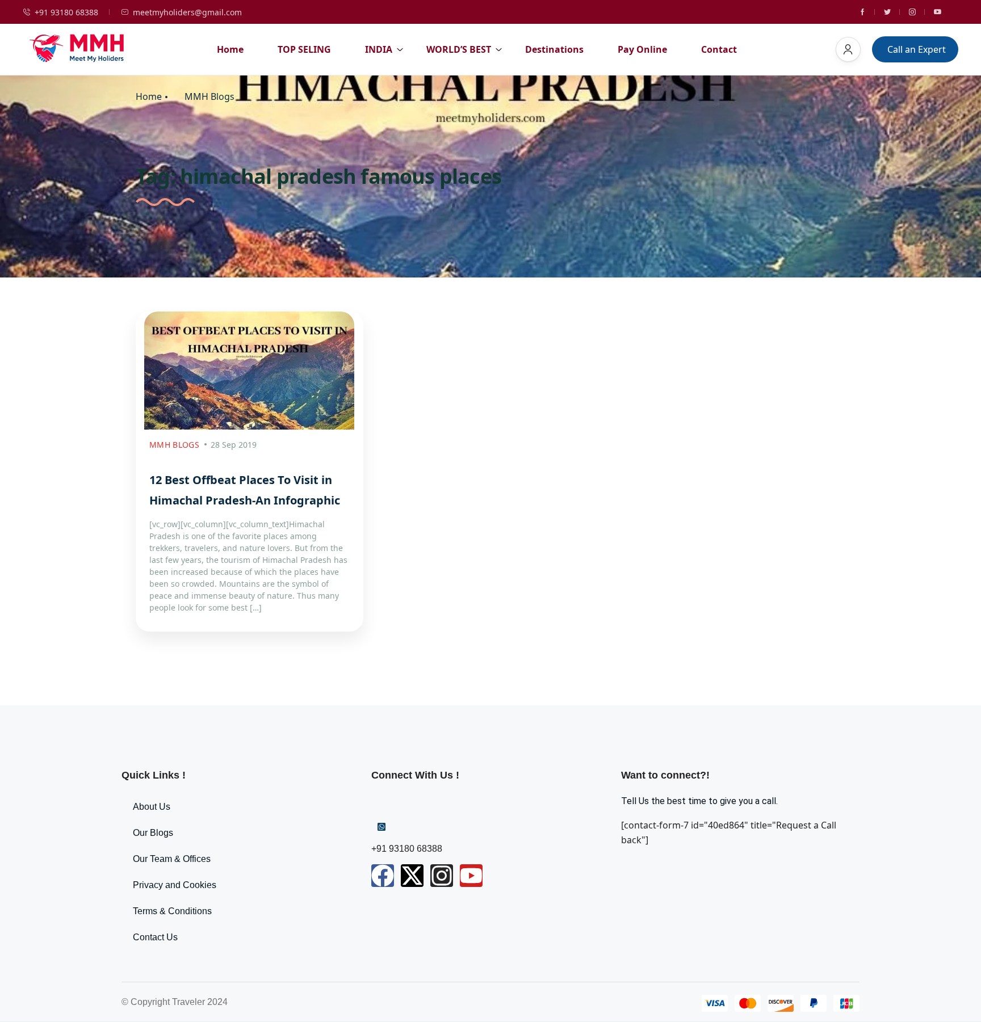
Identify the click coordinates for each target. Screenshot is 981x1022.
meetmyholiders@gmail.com (187, 12)
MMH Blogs (209, 97)
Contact (719, 49)
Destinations (554, 49)
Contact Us (155, 937)
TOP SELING (304, 49)
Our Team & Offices (172, 859)
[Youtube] (471, 875)
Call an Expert (916, 49)
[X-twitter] (412, 875)
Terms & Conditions (172, 911)
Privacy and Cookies (174, 885)
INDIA (378, 49)
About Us (151, 806)
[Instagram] (441, 875)
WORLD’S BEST (458, 49)
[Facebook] (382, 875)
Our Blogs (153, 833)
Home (230, 49)
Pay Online (642, 49)
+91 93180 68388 (66, 12)
